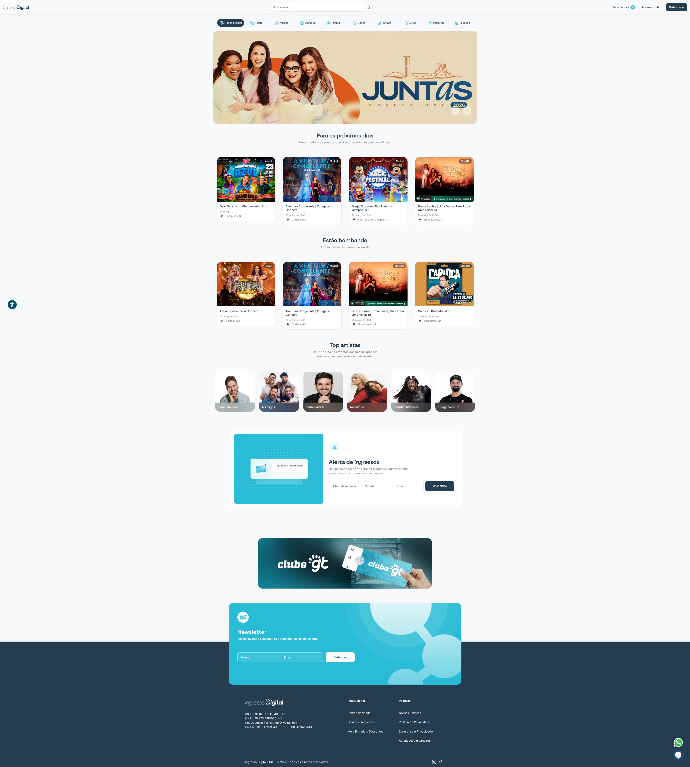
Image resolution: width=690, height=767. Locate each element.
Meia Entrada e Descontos (365, 639)
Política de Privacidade (414, 629)
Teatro (259, 22)
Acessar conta (650, 7)
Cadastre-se (676, 7)
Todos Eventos (234, 22)
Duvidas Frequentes (361, 629)
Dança (361, 22)
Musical (284, 22)
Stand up (310, 22)
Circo (413, 22)
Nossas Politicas (410, 620)
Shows (387, 22)
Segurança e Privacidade (416, 639)
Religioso (464, 22)
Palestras (438, 22)
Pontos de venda (359, 620)
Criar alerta (440, 393)
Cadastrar (340, 564)
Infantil (336, 22)
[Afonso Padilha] (455, 279)
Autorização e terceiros (415, 648)
